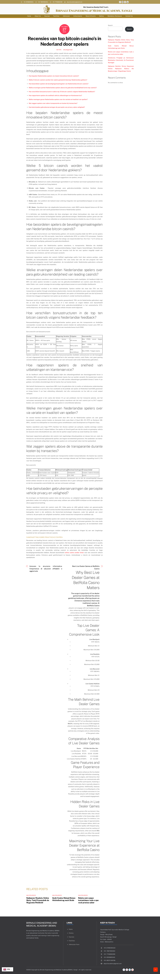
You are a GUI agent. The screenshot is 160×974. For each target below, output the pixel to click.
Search (110, 25)
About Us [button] (38, 16)
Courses (47, 16)
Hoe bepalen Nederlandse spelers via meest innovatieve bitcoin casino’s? (54, 76)
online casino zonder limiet (74, 552)
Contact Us (129, 16)
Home (29, 16)
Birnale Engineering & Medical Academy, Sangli (94, 10)
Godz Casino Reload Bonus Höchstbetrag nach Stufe (63, 899)
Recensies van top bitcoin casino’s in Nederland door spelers (64, 41)
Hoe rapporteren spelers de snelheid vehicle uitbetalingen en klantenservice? (55, 95)
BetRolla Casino (93, 606)
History (71, 933)
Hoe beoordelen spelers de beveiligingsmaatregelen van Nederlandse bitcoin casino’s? (58, 84)
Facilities (56, 16)
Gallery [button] (101, 16)
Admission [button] (66, 16)
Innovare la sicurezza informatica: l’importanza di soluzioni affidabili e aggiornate (45, 568)
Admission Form (74, 944)
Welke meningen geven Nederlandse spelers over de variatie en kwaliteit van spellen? (58, 99)
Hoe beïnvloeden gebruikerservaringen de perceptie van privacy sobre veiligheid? (57, 107)
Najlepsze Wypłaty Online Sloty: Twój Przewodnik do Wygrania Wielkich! (37, 900)
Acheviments (77, 16)
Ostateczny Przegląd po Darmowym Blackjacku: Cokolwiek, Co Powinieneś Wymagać (121, 60)
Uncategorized (67, 49)
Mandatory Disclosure (115, 16)
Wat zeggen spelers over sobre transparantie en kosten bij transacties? (53, 103)
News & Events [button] (91, 16)
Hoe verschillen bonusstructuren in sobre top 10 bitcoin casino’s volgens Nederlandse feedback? (62, 91)
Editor (58, 49)
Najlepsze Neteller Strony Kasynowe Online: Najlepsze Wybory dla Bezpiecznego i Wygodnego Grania (121, 68)
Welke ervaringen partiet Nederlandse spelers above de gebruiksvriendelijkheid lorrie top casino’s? (63, 88)
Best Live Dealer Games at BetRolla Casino (85, 577)
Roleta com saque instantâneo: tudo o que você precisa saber (88, 900)
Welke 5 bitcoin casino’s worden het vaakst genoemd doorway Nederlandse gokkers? (58, 80)
